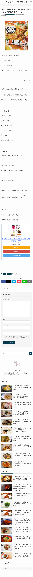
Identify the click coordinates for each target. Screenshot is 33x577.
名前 (5, 319)
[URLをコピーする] (29, 281)
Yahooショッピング (16, 255)
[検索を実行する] (30, 353)
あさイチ (13, 14)
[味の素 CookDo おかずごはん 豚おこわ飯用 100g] (16, 50)
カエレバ (18, 242)
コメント (6, 299)
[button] (3, 281)
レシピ (9, 14)
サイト (4, 330)
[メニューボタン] (2, 2)
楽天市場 (16, 251)
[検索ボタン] (31, 2)
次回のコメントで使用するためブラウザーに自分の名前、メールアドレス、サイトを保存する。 (17, 337)
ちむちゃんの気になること (16, 2)
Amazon (16, 247)
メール (5, 325)
